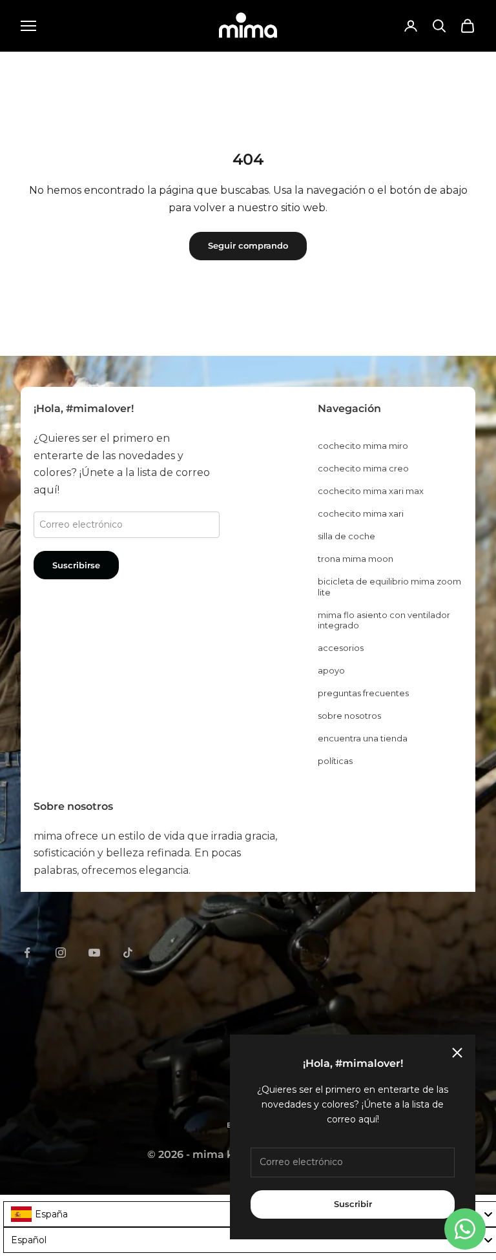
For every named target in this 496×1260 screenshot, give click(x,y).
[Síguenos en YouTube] (94, 952)
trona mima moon (355, 558)
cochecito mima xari (361, 513)
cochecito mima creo (363, 468)
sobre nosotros (349, 715)
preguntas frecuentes (363, 693)
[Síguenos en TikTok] (127, 952)
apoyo (331, 670)
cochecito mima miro (363, 445)
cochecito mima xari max (371, 491)
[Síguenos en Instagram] (60, 952)
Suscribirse (76, 565)
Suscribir (353, 1204)
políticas (335, 761)
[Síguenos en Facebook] (27, 952)
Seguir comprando (248, 245)
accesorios (341, 648)
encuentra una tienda (363, 738)
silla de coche (346, 536)
